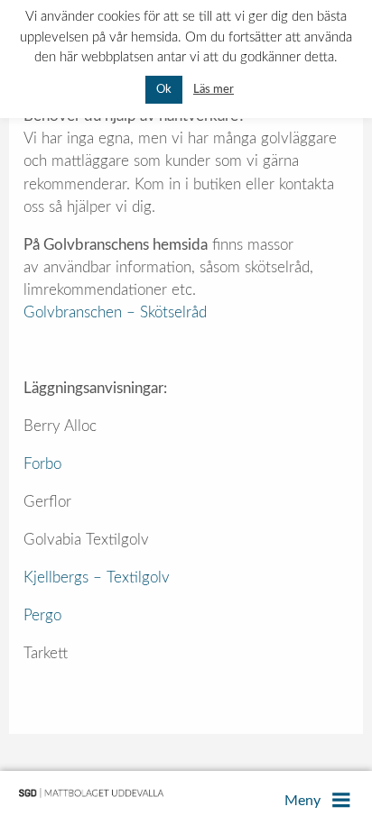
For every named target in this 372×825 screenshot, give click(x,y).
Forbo (42, 464)
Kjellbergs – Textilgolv (96, 577)
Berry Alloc (60, 426)
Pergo (42, 615)
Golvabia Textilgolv (86, 539)
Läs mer (213, 89)
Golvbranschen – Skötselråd (115, 312)
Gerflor (47, 501)
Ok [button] (164, 90)
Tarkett (45, 653)
